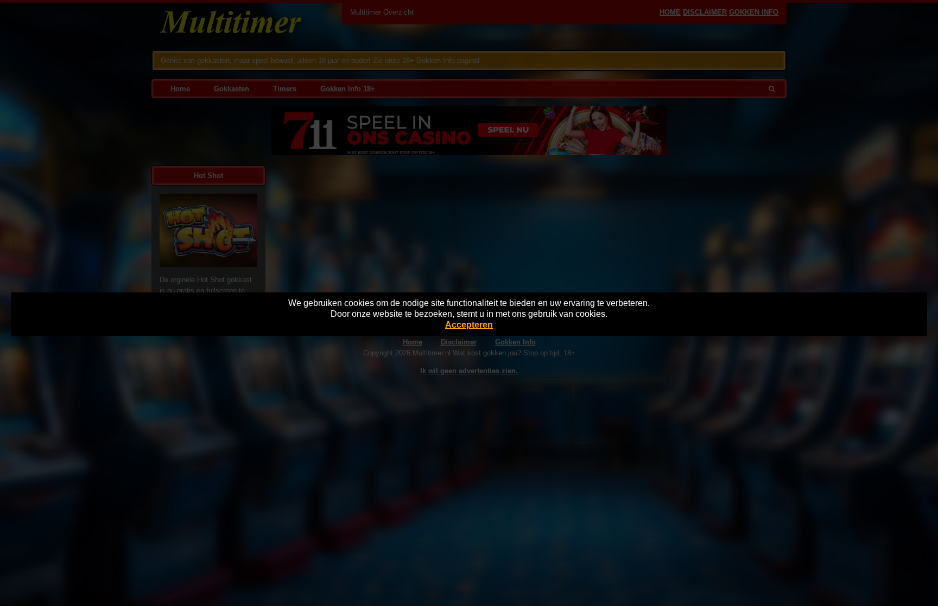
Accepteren (469, 324)
